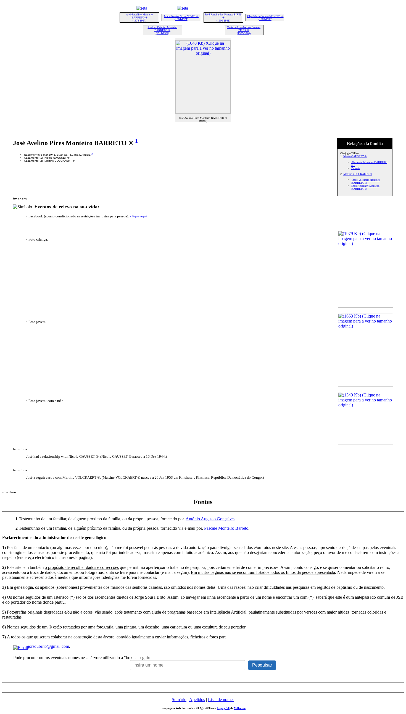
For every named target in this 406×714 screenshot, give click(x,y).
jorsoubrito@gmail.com (48, 646)
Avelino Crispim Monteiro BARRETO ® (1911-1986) (162, 30)
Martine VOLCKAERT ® (357, 173)
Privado (355, 168)
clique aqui (138, 216)
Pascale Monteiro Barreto (226, 528)
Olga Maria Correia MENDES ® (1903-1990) (265, 18)
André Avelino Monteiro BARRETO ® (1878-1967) (139, 17)
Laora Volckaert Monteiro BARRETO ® (365, 187)
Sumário (179, 699)
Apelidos (197, 699)
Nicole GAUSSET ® (355, 156)
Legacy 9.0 (223, 708)
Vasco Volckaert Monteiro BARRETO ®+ (365, 181)
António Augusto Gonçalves (210, 518)
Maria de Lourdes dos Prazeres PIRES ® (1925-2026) (243, 30)
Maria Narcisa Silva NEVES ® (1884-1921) (181, 18)
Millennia (240, 708)
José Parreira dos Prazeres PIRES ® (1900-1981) (223, 17)
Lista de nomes (221, 699)
